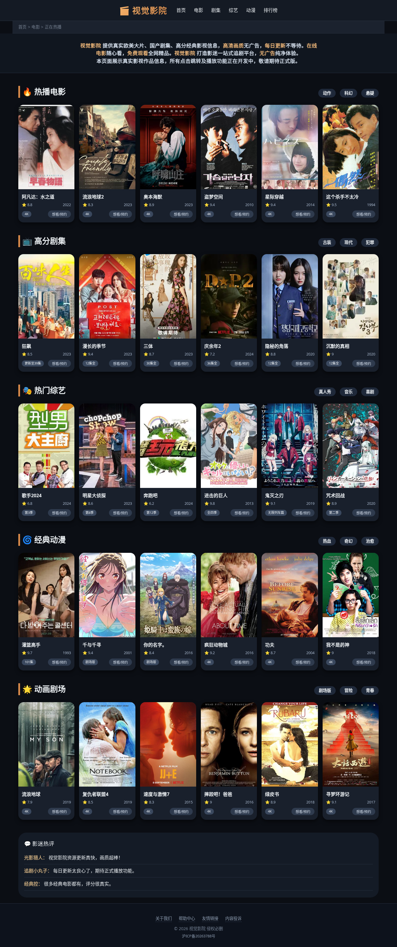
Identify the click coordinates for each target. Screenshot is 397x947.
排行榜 (271, 10)
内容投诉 (233, 918)
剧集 (216, 10)
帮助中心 (187, 918)
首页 (181, 10)
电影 (198, 10)
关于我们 (163, 918)
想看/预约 (59, 215)
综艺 (233, 10)
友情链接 (210, 918)
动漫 (250, 10)
